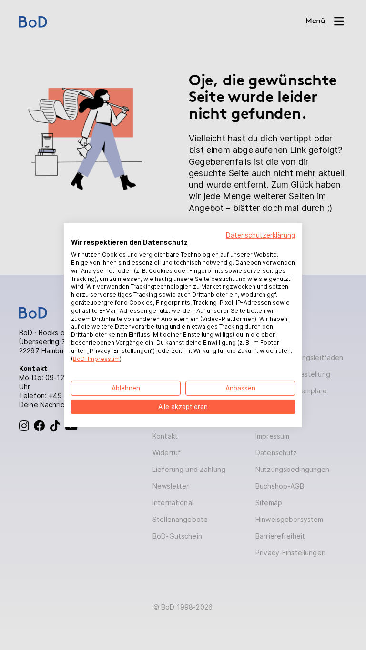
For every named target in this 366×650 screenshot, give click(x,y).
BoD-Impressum (96, 358)
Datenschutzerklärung (260, 235)
